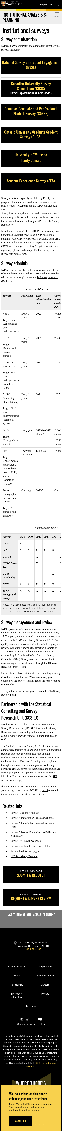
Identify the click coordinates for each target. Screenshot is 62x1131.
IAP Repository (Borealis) (24, 856)
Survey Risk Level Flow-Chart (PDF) (30, 846)
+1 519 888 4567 (33, 949)
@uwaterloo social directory (31, 1024)
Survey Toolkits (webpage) (25, 851)
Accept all (20, 1121)
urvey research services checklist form (25, 794)
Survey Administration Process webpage (39, 680)
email (45, 790)
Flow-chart (9, 684)
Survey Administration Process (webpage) (32, 817)
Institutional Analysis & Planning (31, 915)
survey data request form (14, 253)
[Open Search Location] (58, 5)
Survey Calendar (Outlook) (25, 812)
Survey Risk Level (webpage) (26, 840)
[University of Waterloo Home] (11, 4)
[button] (45, 5)
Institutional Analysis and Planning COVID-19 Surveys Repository (28, 244)
